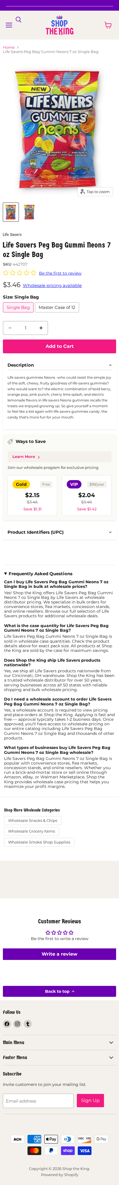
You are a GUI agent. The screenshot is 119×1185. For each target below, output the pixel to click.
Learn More (23, 456)
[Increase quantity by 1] (41, 328)
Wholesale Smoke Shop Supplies (39, 842)
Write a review (59, 954)
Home (9, 47)
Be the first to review (60, 273)
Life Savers (12, 234)
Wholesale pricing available (52, 285)
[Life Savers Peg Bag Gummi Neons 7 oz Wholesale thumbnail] (10, 212)
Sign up (90, 1100)
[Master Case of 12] (58, 313)
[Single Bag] (19, 313)
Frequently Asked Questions (40, 573)
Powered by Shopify (59, 1174)
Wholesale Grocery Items (31, 831)
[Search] (18, 20)
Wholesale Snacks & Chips (32, 820)
